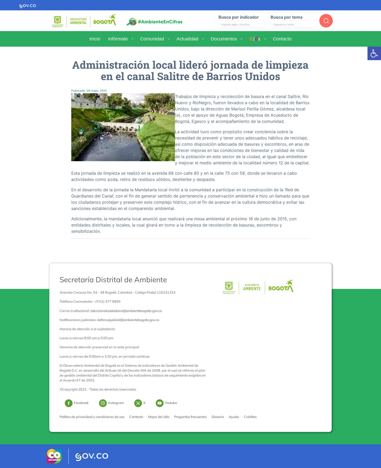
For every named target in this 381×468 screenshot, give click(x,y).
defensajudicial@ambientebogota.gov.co (128, 320)
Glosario (217, 417)
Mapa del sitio (158, 417)
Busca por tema (286, 17)
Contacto (136, 417)
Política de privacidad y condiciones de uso (92, 417)
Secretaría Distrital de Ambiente (113, 279)
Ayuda (234, 417)
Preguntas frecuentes (190, 417)
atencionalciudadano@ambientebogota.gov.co (126, 311)
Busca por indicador (238, 17)
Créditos (250, 417)
